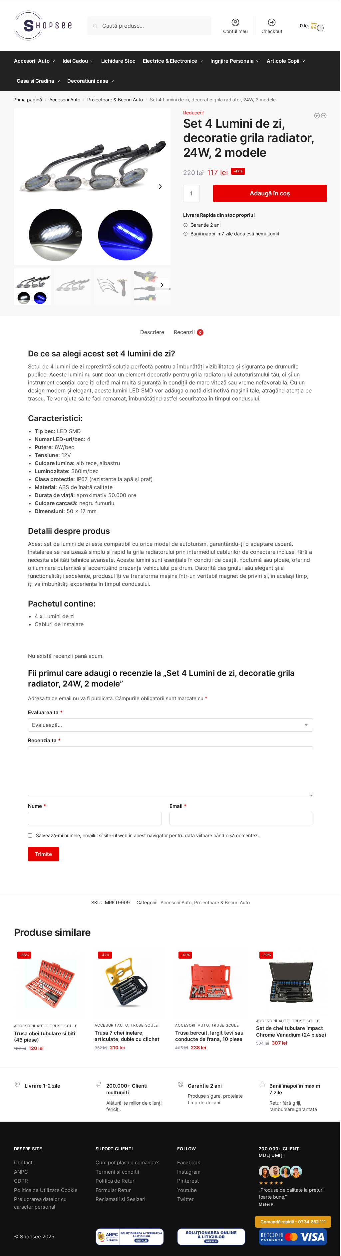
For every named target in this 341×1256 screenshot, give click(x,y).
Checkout (271, 31)
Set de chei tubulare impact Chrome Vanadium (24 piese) (291, 1031)
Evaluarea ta (45, 712)
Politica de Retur (115, 1181)
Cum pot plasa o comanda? (127, 1162)
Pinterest (188, 1181)
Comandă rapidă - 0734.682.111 (293, 1221)
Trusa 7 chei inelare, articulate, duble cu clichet (127, 1036)
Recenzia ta (44, 740)
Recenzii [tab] (187, 332)
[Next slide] (160, 187)
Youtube (187, 1190)
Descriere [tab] (152, 332)
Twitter (185, 1199)
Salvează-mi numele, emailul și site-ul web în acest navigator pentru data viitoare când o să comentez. (147, 835)
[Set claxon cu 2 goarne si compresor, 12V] (323, 115)
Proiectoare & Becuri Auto (115, 99)
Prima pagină (27, 99)
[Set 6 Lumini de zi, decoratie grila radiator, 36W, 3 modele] (317, 115)
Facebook (188, 1162)
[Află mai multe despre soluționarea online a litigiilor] (211, 1236)
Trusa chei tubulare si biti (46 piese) (44, 1036)
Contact (23, 1162)
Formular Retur (113, 1190)
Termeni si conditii (117, 1172)
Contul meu (235, 31)
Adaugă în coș (270, 193)
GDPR (21, 1181)
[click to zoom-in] (92, 186)
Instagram (188, 1172)
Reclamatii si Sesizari (121, 1199)
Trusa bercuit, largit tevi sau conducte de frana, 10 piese (209, 1036)
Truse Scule (64, 1026)
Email (178, 806)
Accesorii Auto (64, 99)
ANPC (21, 1172)
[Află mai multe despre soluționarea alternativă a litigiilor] (130, 1236)
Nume (37, 806)
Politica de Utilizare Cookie (46, 1190)
